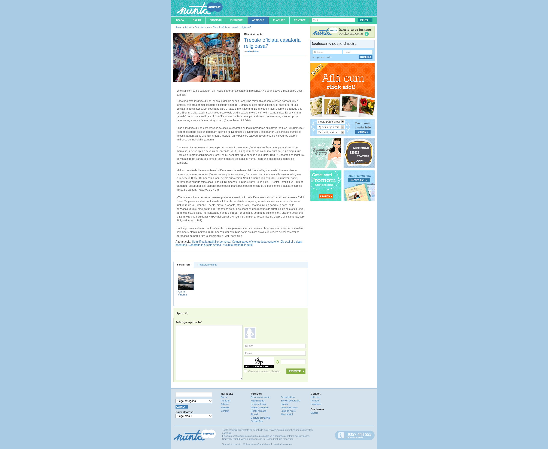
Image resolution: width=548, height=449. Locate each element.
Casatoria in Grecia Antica (205, 244)
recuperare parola (322, 57)
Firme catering (258, 404)
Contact (299, 20)
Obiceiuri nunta (202, 27)
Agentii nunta (257, 400)
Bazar (197, 20)
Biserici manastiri (259, 407)
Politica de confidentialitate (256, 444)
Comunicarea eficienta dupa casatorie (255, 241)
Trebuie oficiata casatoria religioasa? (232, 27)
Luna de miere (288, 411)
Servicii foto (184, 264)
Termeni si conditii (231, 444)
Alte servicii (287, 414)
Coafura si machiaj (260, 417)
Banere (314, 413)
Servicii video (288, 397)
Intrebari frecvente (283, 444)
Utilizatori (315, 397)
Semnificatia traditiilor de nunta (211, 241)
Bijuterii (284, 404)
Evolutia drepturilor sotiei (238, 244)
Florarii (254, 414)
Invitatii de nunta (289, 407)
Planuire (279, 20)
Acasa (180, 20)
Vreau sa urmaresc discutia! (264, 371)
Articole (258, 20)
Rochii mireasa (258, 411)
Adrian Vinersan (183, 293)
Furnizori (236, 20)
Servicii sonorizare (290, 400)
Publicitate (316, 404)
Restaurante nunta (207, 264)
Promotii (216, 20)
